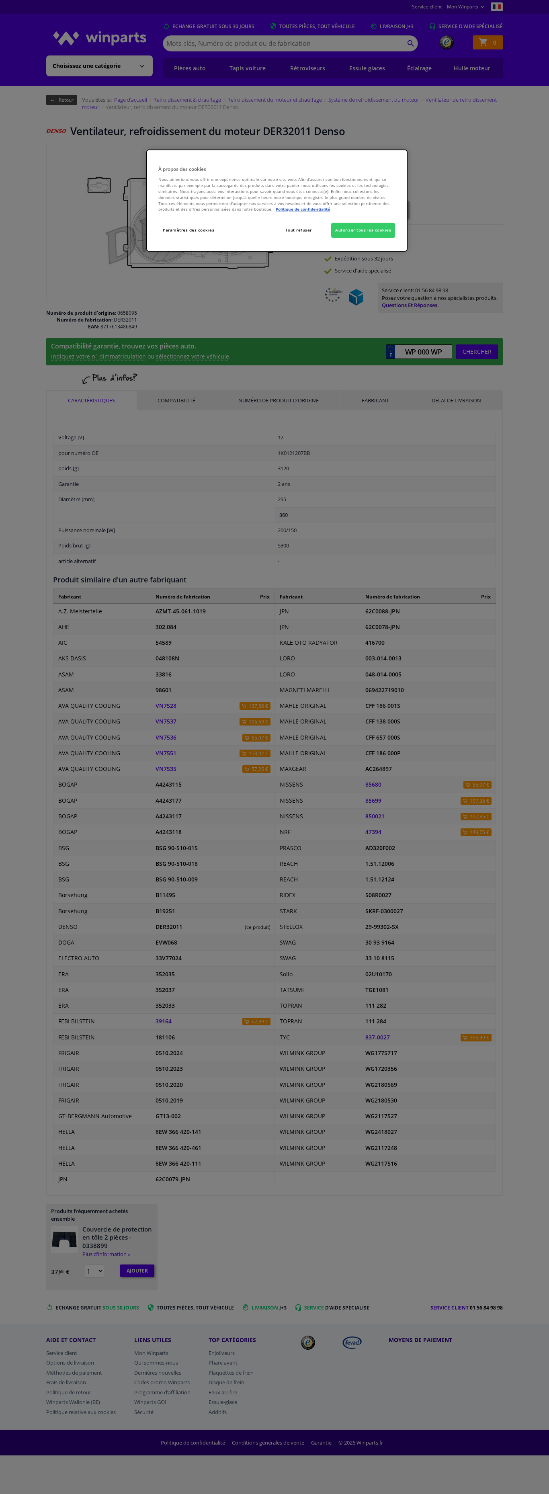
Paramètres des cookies (188, 230)
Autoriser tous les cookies (363, 230)
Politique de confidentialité (303, 209)
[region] (277, 201)
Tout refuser (298, 230)
